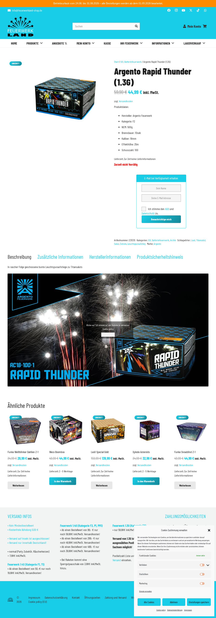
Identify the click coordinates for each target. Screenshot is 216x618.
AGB (167, 209)
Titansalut (200, 240)
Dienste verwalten (145, 591)
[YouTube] (183, 10)
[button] (209, 530)
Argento (157, 243)
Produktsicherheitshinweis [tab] (160, 257)
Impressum (188, 610)
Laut (193, 240)
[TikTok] (198, 10)
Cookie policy (161, 610)
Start (116, 61)
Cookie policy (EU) (37, 601)
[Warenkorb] (204, 26)
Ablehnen (174, 602)
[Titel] (191, 10)
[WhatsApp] (205, 10)
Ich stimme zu (108, 334)
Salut (116, 243)
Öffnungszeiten (92, 597)
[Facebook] (169, 10)
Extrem (123, 243)
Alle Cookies (149, 602)
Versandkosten (126, 101)
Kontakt (76, 597)
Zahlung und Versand (116, 597)
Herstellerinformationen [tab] (110, 257)
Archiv (173, 240)
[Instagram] (176, 10)
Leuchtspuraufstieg (136, 243)
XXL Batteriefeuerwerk (131, 61)
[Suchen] (136, 26)
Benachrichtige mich (161, 219)
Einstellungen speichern (199, 602)
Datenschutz (148, 213)
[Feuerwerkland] (21, 26)
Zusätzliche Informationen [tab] (60, 257)
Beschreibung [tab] (19, 257)
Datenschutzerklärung (174, 610)
